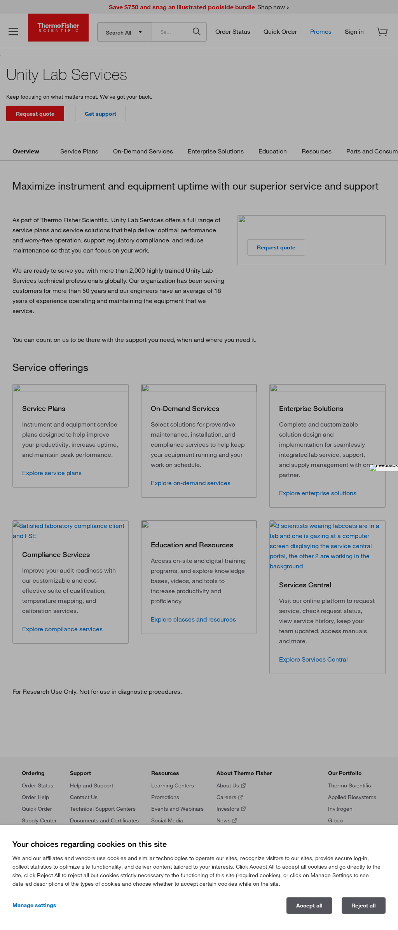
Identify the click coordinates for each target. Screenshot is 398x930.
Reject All (363, 905)
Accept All (309, 905)
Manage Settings (34, 905)
